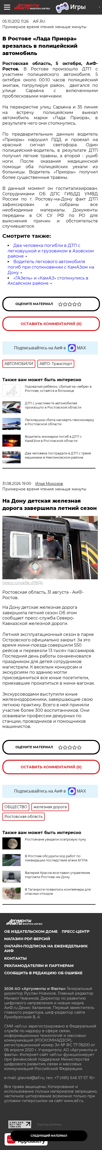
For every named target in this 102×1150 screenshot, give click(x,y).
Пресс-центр (75, 931)
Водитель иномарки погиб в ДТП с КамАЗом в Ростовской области (53, 439)
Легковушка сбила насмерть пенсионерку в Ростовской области (59, 422)
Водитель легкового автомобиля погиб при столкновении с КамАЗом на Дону (51, 267)
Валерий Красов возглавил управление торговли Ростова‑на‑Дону (57, 875)
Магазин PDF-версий (27, 938)
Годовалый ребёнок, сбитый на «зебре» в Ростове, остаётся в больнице (58, 389)
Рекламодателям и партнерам (38, 965)
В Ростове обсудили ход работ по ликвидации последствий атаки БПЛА (56, 858)
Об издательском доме (31, 931)
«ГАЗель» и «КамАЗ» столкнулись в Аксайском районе (48, 281)
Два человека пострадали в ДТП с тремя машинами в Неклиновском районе (58, 455)
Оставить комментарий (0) (51, 323)
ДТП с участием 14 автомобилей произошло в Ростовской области (53, 405)
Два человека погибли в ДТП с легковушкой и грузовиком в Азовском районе (51, 251)
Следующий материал (49, 1135)
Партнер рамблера (49, 1124)
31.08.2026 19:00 (16, 483)
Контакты (15, 958)
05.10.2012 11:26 (15, 21)
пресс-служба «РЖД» (22, 582)
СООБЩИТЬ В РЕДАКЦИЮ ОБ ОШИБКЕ (43, 973)
